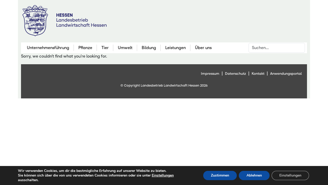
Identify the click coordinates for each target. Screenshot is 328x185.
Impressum (210, 73)
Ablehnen (254, 175)
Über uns (203, 47)
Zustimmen (220, 175)
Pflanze (85, 47)
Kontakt (258, 73)
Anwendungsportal (286, 73)
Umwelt (125, 47)
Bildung (149, 47)
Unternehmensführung (48, 47)
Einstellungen (163, 175)
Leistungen (175, 47)
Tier (105, 47)
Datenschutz (235, 73)
